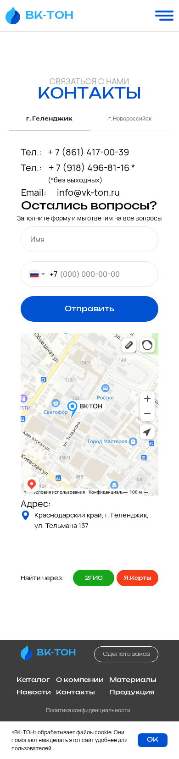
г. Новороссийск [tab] (129, 118)
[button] (126, 654)
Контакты (75, 692)
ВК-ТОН (49, 16)
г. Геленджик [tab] (49, 118)
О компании (80, 680)
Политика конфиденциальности (88, 710)
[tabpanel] (89, 388)
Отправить (89, 309)
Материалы (133, 680)
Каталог (33, 680)
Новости (34, 692)
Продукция (132, 692)
